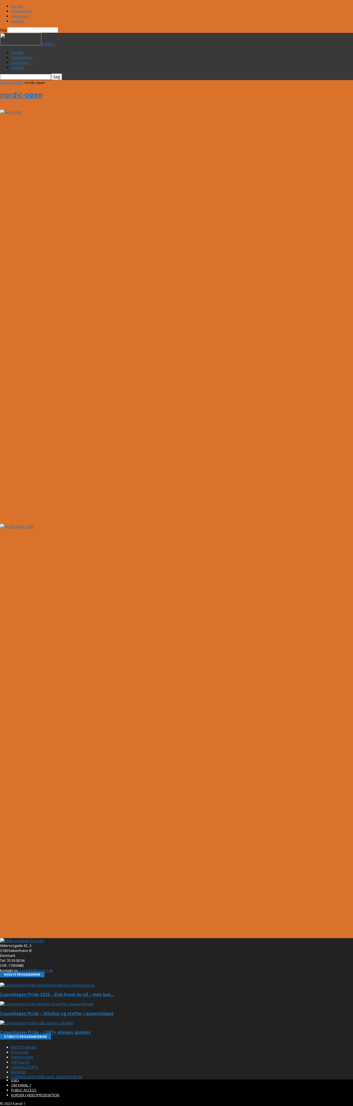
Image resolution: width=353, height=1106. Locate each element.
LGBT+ (18, 82)
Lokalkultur (24, 1067)
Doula (19, 1052)
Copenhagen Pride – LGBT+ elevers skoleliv (45, 1032)
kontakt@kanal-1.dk (36, 970)
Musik (18, 1072)
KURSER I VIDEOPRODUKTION (35, 1094)
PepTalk (20, 1062)
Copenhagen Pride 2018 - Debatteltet (46, 1077)
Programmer (21, 11)
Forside (17, 6)
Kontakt (17, 21)
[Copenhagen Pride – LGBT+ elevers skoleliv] (36, 1022)
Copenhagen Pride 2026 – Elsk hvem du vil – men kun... (57, 994)
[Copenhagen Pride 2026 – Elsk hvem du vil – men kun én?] (47, 985)
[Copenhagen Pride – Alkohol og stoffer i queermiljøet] (47, 1003)
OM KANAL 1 (21, 1085)
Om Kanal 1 (20, 16)
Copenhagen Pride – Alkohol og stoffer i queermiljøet (57, 1013)
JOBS (15, 1080)
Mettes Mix (24, 1047)
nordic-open (21, 95)
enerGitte (22, 1057)
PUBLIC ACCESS (23, 1089)
